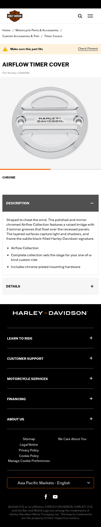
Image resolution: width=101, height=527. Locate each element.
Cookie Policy (29, 456)
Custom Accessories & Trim (20, 36)
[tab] (25, 169)
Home (6, 30)
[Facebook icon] (46, 497)
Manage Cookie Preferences (29, 461)
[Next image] (91, 123)
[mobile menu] (89, 15)
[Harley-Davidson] (50, 313)
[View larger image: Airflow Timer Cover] (50, 122)
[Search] (80, 16)
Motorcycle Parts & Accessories (37, 30)
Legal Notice (29, 444)
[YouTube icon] (55, 497)
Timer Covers (53, 36)
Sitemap (29, 439)
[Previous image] (9, 123)
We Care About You (72, 439)
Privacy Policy (29, 450)
